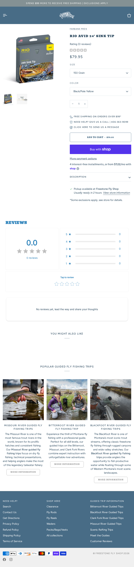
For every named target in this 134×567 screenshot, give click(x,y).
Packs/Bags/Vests (57, 529)
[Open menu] (8, 15)
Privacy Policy (11, 523)
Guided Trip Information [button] (107, 501)
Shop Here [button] (53, 501)
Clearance (52, 506)
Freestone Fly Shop (109, 553)
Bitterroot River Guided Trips (106, 506)
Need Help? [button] (10, 501)
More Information (23, 472)
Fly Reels (52, 518)
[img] (78, 50)
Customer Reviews (101, 541)
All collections (55, 535)
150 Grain (79, 72)
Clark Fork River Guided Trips (107, 518)
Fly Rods (52, 512)
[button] (94, 234)
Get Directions (11, 518)
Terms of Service (12, 541)
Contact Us (9, 512)
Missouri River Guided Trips (105, 523)
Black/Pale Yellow (83, 91)
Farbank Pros (78, 29)
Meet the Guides (100, 535)
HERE (85, 127)
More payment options (83, 158)
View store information (116, 192)
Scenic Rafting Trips (101, 529)
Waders (51, 523)
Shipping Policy (12, 535)
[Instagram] (11, 559)
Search (7, 506)
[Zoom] (35, 59)
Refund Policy (11, 529)
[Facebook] (4, 559)
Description (78, 176)
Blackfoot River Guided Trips (106, 512)
